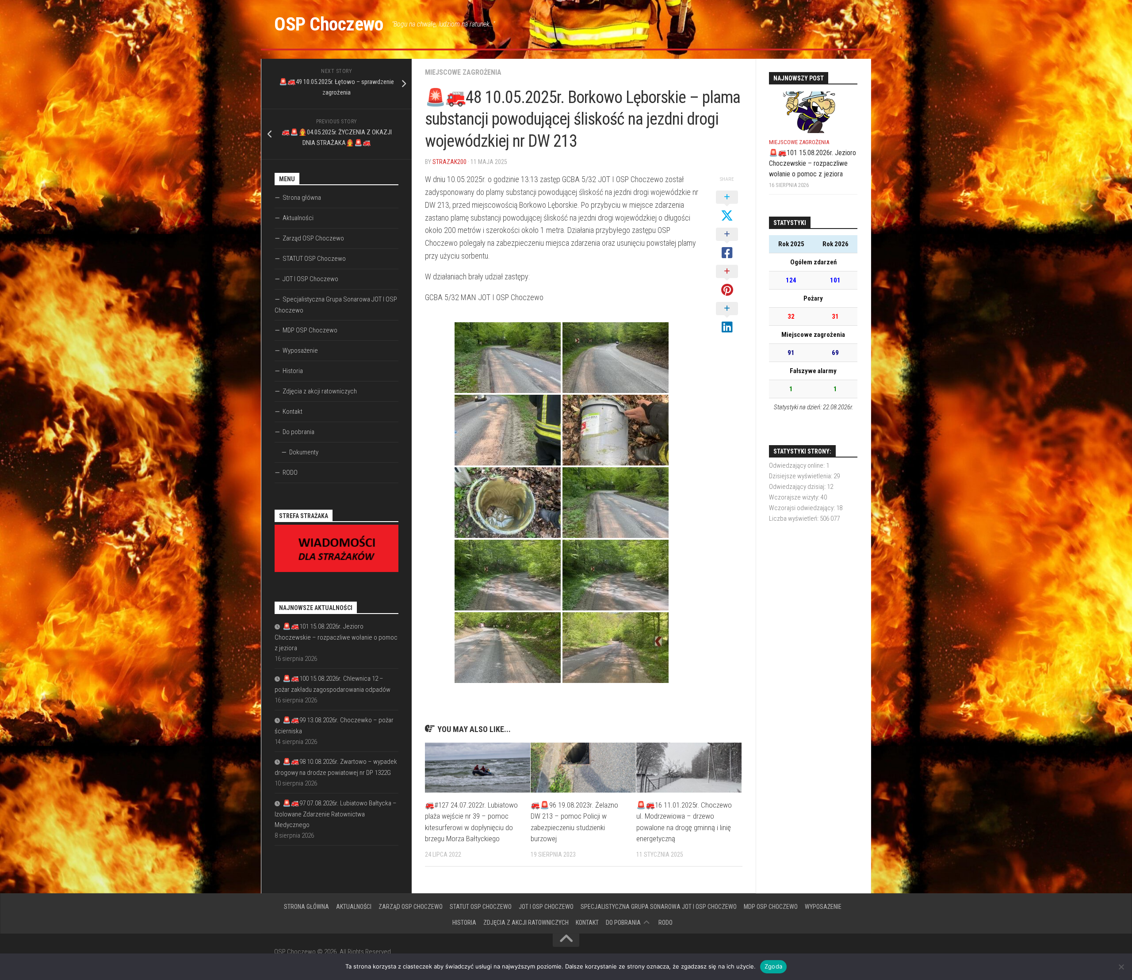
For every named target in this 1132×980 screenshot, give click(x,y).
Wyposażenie (300, 351)
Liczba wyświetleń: (794, 518)
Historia (293, 371)
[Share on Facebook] (727, 244)
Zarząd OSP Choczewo (313, 238)
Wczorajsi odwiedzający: (802, 508)
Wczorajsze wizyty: (795, 497)
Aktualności (298, 218)
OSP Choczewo (328, 24)
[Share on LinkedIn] (727, 318)
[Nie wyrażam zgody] (1121, 966)
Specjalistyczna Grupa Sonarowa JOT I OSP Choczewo (336, 304)
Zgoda (773, 966)
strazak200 (449, 161)
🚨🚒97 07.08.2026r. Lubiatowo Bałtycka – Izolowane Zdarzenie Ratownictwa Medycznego (336, 814)
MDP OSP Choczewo (310, 330)
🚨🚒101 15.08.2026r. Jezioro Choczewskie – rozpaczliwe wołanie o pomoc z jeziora (336, 637)
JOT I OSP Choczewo (310, 279)
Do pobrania (298, 432)
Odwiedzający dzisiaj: (798, 487)
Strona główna (302, 198)
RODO (290, 473)
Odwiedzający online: (797, 465)
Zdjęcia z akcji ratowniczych (320, 391)
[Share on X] (727, 207)
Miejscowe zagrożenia (463, 72)
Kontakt (292, 412)
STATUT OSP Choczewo (314, 259)
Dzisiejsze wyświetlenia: (801, 476)
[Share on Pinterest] (727, 281)
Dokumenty (303, 452)
